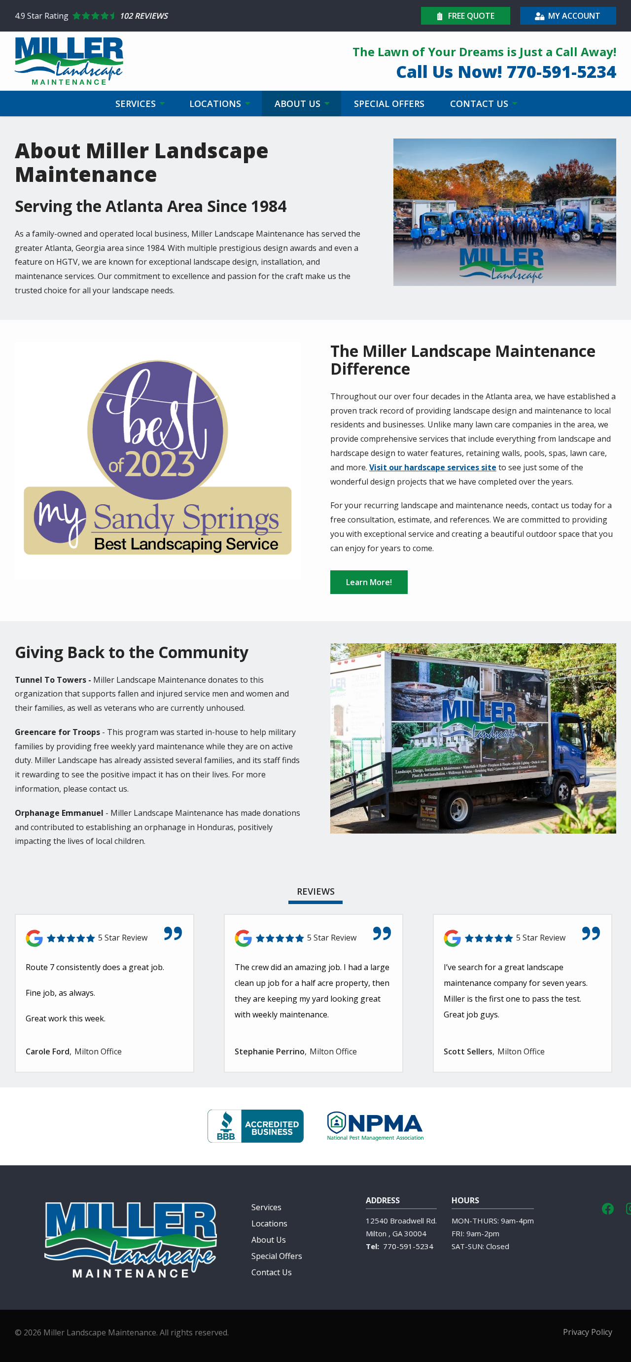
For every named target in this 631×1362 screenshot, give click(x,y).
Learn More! (369, 582)
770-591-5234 (408, 1246)
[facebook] (608, 1208)
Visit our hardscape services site (432, 467)
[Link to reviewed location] (104, 938)
